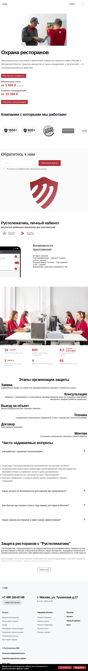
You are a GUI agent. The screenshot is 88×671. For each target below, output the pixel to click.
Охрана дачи (43, 628)
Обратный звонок (49, 163)
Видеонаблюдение (10, 618)
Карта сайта (6, 663)
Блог (69, 625)
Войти (72, 4)
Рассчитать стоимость (13, 76)
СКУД (4, 625)
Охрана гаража (43, 632)
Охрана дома (43, 621)
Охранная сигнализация (12, 632)
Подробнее (79, 667)
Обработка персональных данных (14, 658)
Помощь (70, 612)
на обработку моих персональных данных (31, 169)
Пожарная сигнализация (13, 629)
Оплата (70, 617)
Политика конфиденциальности (13, 653)
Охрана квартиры (45, 625)
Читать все (44, 570)
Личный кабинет (73, 621)
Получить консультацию (14, 102)
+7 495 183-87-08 (13, 597)
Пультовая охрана (10, 621)
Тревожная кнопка (10, 636)
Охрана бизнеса (44, 617)
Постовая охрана (9, 640)
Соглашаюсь (65, 667)
